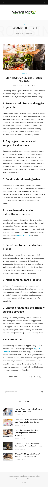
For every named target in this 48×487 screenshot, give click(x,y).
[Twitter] (34, 377)
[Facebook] (31, 377)
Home (17, 33)
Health (24, 74)
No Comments (30, 85)
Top (24, 483)
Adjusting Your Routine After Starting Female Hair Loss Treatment (26, 432)
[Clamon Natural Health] (24, 12)
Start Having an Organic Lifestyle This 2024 (24, 79)
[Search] (44, 2)
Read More (13, 377)
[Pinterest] (37, 377)
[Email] (40, 377)
